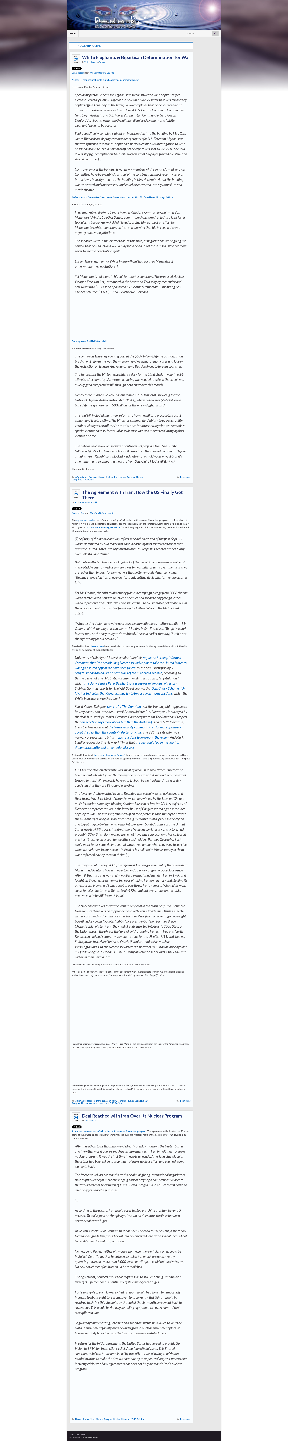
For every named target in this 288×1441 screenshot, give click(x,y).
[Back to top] (281, 1434)
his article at (109, 754)
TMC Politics (88, 479)
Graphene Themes (90, 1437)
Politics (102, 62)
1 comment (185, 477)
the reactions (97, 646)
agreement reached (86, 520)
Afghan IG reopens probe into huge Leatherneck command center (105, 79)
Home (72, 33)
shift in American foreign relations (103, 527)
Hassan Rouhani (105, 477)
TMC (86, 62)
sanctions (104, 1103)
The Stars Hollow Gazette (102, 72)
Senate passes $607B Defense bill (89, 341)
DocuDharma (144, 18)
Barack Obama (86, 502)
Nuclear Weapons (89, 1103)
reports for (124, 707)
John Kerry (111, 1101)
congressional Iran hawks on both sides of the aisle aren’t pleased (118, 673)
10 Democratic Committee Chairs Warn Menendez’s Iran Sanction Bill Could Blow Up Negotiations (122, 197)
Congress (94, 62)
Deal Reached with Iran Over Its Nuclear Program (132, 1115)
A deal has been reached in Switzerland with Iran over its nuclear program (109, 1131)
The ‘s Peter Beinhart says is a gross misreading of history (130, 683)
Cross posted (78, 72)
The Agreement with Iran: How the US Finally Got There (132, 494)
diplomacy (92, 477)
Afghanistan (81, 477)
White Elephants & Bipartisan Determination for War (136, 57)
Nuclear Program (127, 477)
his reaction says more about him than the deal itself (116, 722)
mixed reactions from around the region (142, 737)
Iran (116, 477)
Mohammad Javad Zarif (128, 1101)
